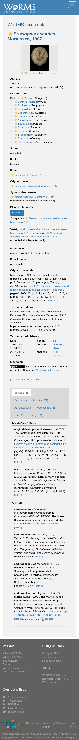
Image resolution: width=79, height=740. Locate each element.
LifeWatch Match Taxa (55, 678)
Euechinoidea (26, 112)
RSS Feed (14, 704)
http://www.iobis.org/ (47, 523)
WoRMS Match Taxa (54, 675)
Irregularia (24, 116)
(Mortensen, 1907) (35, 196)
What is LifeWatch (13, 656)
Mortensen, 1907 (36, 185)
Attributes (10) (22, 407)
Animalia (29, 98)
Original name (19, 181)
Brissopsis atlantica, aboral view (42, 73)
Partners (8, 664)
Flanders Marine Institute (64, 733)
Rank (13, 159)
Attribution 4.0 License (48, 370)
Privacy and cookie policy (64, 737)
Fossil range (18, 259)
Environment (18, 248)
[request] (49, 619)
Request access (51, 660)
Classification (19, 93)
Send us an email (18, 697)
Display (16, 212)
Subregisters (10, 660)
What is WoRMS (12, 653)
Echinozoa (24, 105)
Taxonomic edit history (24, 336)
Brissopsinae (25, 134)
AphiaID (15, 78)
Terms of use (49, 656)
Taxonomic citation (22, 307)
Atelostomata (25, 120)
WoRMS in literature (14, 671)
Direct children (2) (21, 207)
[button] (10, 34)
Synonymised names (23, 192)
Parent (14, 170)
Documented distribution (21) (31, 400)
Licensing (16, 361)
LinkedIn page (16, 708)
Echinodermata (26, 101)
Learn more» (73, 725)
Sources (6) (21, 392)
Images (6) (37, 415)
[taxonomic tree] (18, 379)
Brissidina (23, 127)
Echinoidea (24, 109)
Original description (22, 270)
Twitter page (15, 700)
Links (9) (19, 415)
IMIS (61, 491)
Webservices (49, 682)
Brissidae (23, 131)
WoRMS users (11, 667)
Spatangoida (25, 123)
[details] (51, 300)
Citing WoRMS (50, 653)
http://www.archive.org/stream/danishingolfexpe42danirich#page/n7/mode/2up (40, 444)
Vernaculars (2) (46, 407)
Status (14, 148)
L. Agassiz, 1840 (30, 174)
